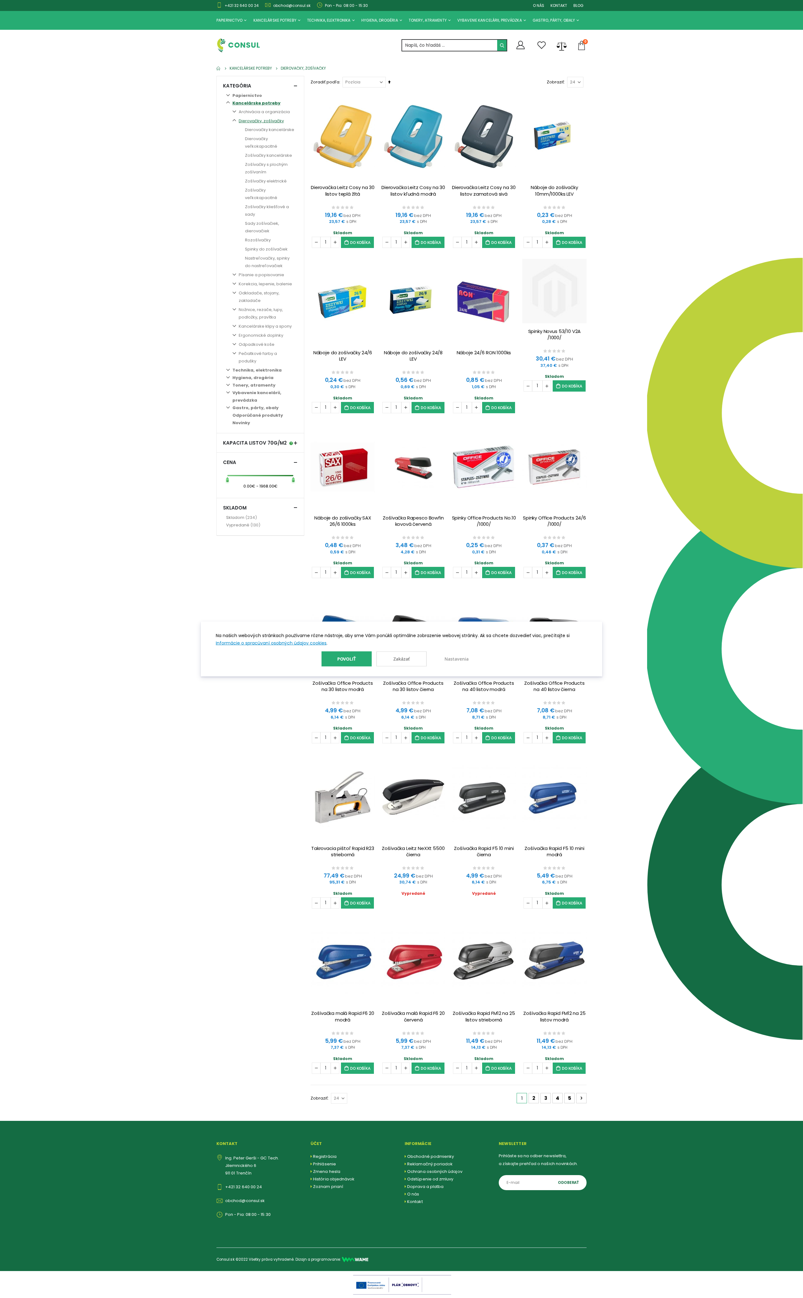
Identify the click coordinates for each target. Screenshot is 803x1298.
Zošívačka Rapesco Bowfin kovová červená (413, 521)
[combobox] (454, 45)
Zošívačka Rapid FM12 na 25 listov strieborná (484, 1016)
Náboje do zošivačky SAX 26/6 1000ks (342, 521)
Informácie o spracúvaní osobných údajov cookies (271, 643)
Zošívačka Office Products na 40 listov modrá (484, 686)
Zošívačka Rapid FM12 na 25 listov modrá (554, 1016)
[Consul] (355, 1259)
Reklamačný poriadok (430, 1164)
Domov (218, 68)
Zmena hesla (326, 1171)
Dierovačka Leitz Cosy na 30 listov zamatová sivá (484, 190)
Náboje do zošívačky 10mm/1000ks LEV (554, 190)
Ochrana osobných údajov (434, 1171)
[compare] (561, 45)
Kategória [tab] (237, 85)
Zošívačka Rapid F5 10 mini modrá (554, 851)
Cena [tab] (229, 462)
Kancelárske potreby (251, 68)
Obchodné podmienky (430, 1156)
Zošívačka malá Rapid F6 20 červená (413, 1016)
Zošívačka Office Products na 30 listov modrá (342, 686)
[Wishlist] (542, 45)
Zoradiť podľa (325, 82)
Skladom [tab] (235, 507)
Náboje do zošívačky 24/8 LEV (413, 356)
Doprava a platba (425, 1187)
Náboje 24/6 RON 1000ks (484, 353)
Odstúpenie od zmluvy (430, 1179)
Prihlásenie (324, 1164)
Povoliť (346, 659)
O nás (413, 1194)
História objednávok (333, 1179)
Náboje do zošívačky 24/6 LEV (342, 356)
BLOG (578, 5)
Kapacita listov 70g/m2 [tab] (255, 443)
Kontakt (415, 1202)
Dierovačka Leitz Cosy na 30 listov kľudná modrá (413, 190)
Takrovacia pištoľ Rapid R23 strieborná (342, 851)
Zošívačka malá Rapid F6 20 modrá (342, 1016)
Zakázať (401, 659)
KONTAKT (558, 5)
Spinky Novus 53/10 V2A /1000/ (554, 334)
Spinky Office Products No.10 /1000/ (484, 521)
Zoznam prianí (328, 1187)
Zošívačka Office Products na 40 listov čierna (554, 686)
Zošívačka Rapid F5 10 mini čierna (483, 851)
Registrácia (325, 1156)
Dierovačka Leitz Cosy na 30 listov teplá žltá (343, 190)
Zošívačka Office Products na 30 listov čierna (413, 686)
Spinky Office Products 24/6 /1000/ (554, 521)
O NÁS (538, 5)
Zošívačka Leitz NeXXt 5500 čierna (413, 851)
